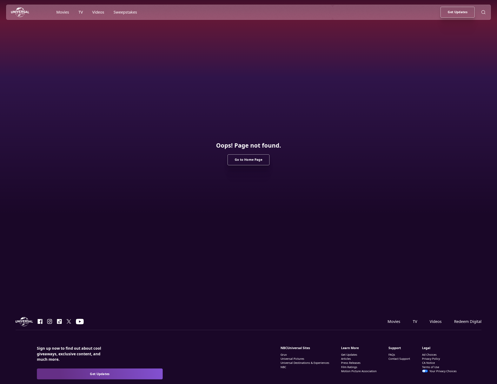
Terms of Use (430, 367)
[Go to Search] (483, 12)
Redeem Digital (467, 321)
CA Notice (428, 363)
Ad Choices (429, 354)
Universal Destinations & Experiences (305, 363)
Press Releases (351, 363)
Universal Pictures (292, 359)
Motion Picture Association (359, 371)
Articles (346, 359)
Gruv (284, 354)
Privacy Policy (431, 359)
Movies (394, 321)
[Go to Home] (20, 12)
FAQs (391, 354)
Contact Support (399, 359)
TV (415, 321)
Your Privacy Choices (443, 371)
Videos (436, 321)
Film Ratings (349, 367)
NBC (283, 367)
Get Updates (349, 354)
